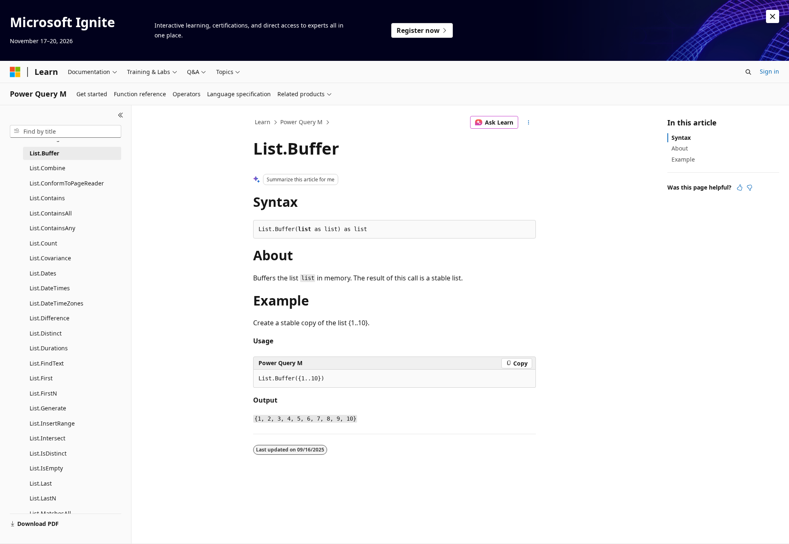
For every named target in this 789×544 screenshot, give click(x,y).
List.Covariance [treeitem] (50, 258)
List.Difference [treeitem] (49, 318)
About (679, 148)
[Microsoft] (15, 72)
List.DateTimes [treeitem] (50, 288)
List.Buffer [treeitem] (44, 153)
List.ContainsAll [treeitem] (51, 213)
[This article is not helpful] (749, 187)
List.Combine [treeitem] (47, 168)
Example (683, 159)
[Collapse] (120, 115)
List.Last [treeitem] (41, 483)
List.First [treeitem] (41, 378)
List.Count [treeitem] (43, 243)
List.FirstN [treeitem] (43, 393)
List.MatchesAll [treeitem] (50, 513)
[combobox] (65, 131)
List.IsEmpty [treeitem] (46, 468)
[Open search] (748, 72)
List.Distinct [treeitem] (46, 333)
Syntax (681, 137)
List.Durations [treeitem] (49, 348)
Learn (262, 122)
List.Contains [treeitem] (47, 198)
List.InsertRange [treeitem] (52, 423)
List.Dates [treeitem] (43, 273)
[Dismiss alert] (772, 16)
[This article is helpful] (740, 187)
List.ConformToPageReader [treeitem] (67, 183)
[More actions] (528, 122)
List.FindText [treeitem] (47, 363)
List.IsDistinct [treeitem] (48, 453)
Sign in (769, 71)
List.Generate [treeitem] (48, 408)
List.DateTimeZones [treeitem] (56, 303)
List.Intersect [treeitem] (47, 438)
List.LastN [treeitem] (43, 498)
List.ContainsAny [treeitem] (52, 228)
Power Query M (301, 122)
